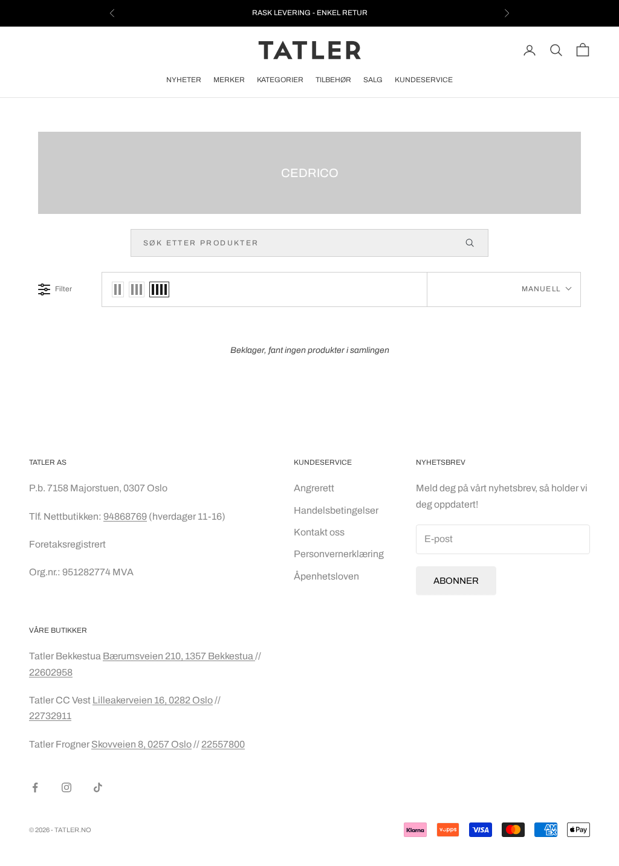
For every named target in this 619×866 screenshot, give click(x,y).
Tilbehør (333, 80)
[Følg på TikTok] (98, 787)
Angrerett (314, 488)
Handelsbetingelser (336, 510)
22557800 (223, 744)
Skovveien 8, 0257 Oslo (141, 744)
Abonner (456, 581)
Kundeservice (424, 80)
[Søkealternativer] (475, 243)
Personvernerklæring (339, 554)
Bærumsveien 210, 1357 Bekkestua (179, 656)
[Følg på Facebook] (35, 787)
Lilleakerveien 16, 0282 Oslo (152, 700)
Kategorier (280, 80)
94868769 (125, 516)
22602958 (51, 672)
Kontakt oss (319, 532)
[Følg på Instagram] (66, 787)
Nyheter (183, 80)
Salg (373, 80)
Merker (229, 80)
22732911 (50, 716)
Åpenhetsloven (326, 576)
